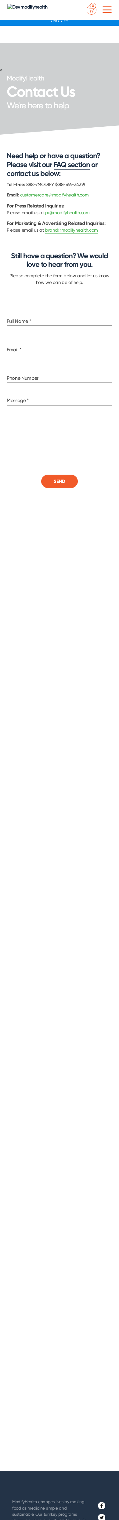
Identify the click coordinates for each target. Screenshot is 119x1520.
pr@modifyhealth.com (67, 212)
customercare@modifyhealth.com (54, 195)
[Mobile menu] (107, 9)
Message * (18, 400)
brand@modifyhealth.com (71, 230)
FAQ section (72, 164)
